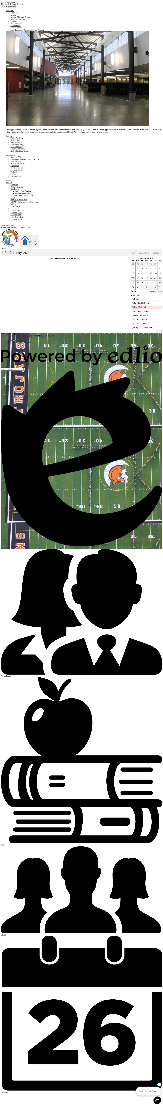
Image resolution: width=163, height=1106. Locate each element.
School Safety (16, 26)
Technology (15, 172)
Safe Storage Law (17, 210)
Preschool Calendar (141, 303)
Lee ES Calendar (140, 307)
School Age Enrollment (24, 191)
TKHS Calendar (140, 324)
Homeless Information (19, 200)
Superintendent (16, 170)
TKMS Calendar (140, 320)
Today (134, 291)
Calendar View (155, 291)
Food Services (16, 161)
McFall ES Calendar (142, 311)
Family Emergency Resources (22, 195)
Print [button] (134, 253)
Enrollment (15, 189)
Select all (158, 331)
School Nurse (16, 215)
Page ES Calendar (141, 315)
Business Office (16, 157)
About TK (14, 13)
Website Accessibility (14, 340)
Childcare (14, 185)
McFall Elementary (18, 149)
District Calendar (17, 187)
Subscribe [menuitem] (156, 253)
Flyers (13, 198)
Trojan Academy (17, 138)
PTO (12, 208)
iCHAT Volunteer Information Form (24, 202)
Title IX (13, 174)
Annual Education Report (20, 17)
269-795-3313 (49, 336)
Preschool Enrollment (23, 193)
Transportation (16, 176)
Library (13, 204)
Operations (15, 166)
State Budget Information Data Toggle (15, 227)
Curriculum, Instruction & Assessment (25, 159)
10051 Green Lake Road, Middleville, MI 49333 (19, 336)
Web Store (14, 221)
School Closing (16, 213)
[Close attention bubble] (159, 1084)
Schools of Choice (17, 217)
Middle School (16, 142)
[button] (10, 11)
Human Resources (17, 164)
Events (136, 299)
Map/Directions (16, 24)
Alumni (13, 15)
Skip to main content (8, 2)
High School (15, 140)
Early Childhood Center (20, 151)
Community (15, 21)
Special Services (17, 168)
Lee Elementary (16, 147)
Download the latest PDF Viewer (18, 342)
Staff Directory (16, 28)
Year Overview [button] (144, 253)
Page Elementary (17, 144)
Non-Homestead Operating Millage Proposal (27, 30)
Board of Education (18, 19)
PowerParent (15, 206)
